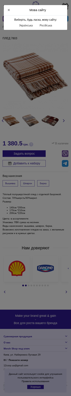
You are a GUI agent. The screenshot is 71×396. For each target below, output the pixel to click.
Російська (46, 25)
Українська (26, 25)
